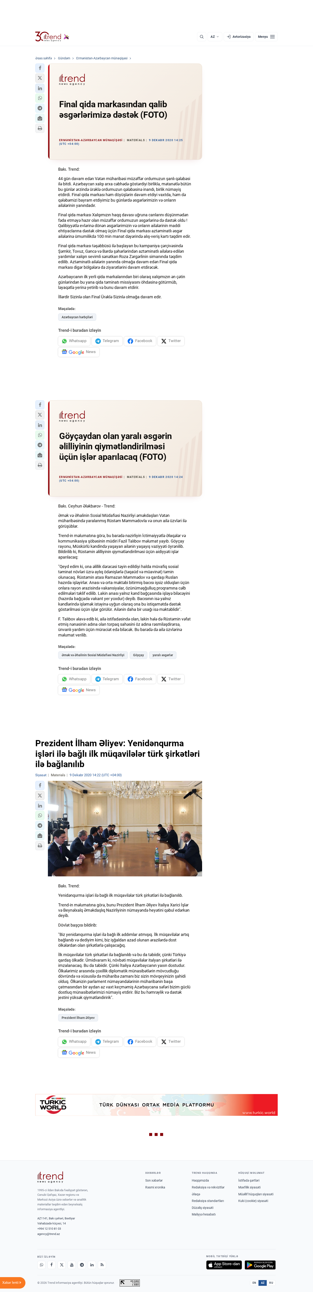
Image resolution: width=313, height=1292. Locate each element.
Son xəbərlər (154, 1180)
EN (254, 1282)
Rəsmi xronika (155, 1187)
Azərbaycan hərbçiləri (77, 317)
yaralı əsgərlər (163, 655)
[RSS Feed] (102, 1265)
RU (271, 1282)
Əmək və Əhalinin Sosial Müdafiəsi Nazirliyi (93, 655)
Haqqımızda (200, 1180)
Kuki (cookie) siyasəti (253, 1201)
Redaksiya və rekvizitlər (208, 1187)
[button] (40, 68)
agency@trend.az (48, 1234)
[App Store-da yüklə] (224, 1265)
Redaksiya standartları (208, 1201)
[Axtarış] (201, 36)
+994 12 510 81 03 (49, 1228)
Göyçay (138, 655)
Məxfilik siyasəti (249, 1187)
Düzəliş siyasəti (202, 1208)
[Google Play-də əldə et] (260, 1265)
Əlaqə (196, 1194)
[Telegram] (82, 1265)
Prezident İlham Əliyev (78, 1018)
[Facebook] (51, 1265)
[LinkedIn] (92, 1265)
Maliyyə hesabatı (204, 1214)
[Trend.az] (52, 37)
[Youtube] (72, 1265)
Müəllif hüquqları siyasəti (255, 1194)
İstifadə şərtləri (248, 1180)
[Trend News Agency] (50, 1177)
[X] (62, 1265)
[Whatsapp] (41, 1265)
